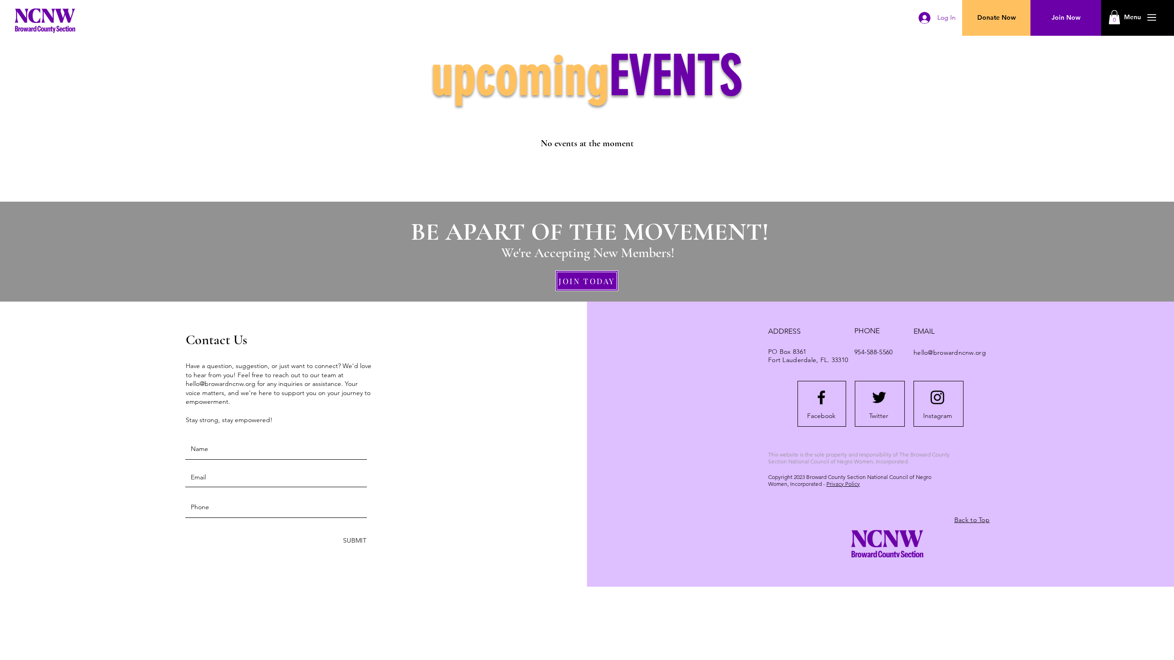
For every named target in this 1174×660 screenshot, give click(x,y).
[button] (1132, 17)
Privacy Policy (843, 483)
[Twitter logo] (879, 397)
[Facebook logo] (821, 397)
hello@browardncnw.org (220, 384)
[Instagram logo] (937, 397)
